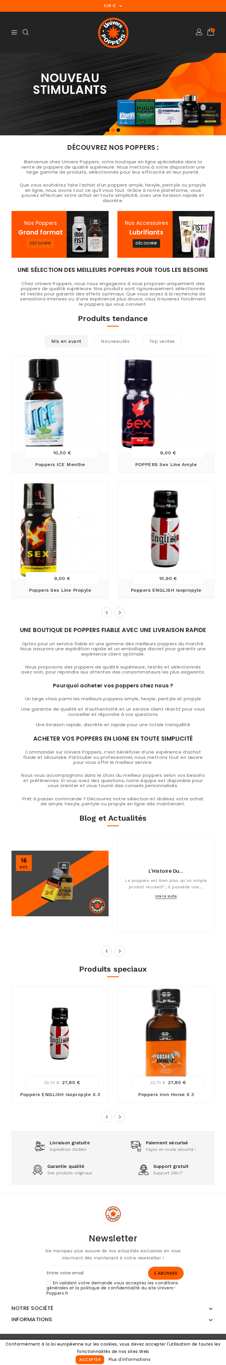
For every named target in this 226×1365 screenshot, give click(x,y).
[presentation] (10, 96)
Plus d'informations (130, 1359)
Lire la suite (166, 896)
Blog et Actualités (113, 818)
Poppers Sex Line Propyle (60, 590)
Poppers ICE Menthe (60, 464)
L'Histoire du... (166, 871)
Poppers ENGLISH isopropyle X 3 (60, 1094)
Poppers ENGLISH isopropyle (166, 590)
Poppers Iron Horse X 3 (166, 1094)
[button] (199, 32)
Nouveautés (115, 341)
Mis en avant (66, 341)
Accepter (90, 1359)
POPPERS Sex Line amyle (166, 464)
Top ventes (162, 341)
